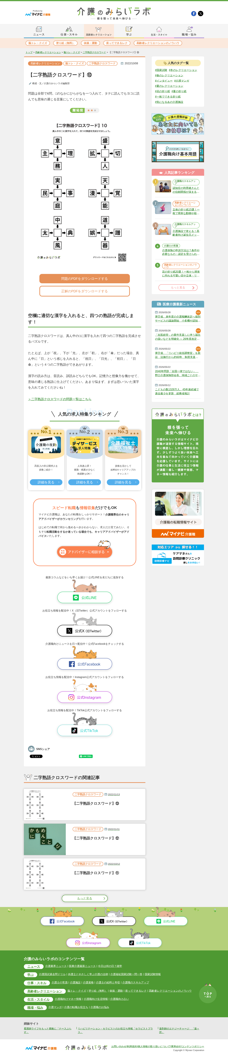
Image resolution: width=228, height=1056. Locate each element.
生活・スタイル (38, 999)
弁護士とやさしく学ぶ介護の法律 (88, 974)
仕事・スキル (36, 983)
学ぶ (30, 974)
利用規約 (132, 1046)
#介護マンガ (181, 80)
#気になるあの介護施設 (169, 102)
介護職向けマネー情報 (68, 999)
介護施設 (75, 982)
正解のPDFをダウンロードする (84, 291)
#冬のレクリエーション (183, 70)
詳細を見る (46, 482)
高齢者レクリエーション (48, 52)
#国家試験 (161, 70)
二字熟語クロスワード (94, 52)
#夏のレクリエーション (169, 86)
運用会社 (176, 1046)
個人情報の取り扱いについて (154, 1046)
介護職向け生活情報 (96, 999)
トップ (29, 52)
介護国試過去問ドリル (52, 974)
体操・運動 (90, 43)
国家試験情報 (153, 974)
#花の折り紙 (162, 91)
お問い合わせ (118, 1046)
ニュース (33, 966)
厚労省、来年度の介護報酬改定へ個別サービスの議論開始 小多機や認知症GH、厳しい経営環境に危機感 (177, 318)
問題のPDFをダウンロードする (84, 278)
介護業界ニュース (56, 966)
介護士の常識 (60, 982)
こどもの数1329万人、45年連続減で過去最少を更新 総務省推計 (177, 391)
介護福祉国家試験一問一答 (126, 974)
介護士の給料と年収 (108, 982)
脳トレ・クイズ (37, 43)
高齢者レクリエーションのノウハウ (158, 43)
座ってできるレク (117, 43)
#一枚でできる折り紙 (168, 96)
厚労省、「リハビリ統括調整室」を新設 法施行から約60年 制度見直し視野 (177, 355)
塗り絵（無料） (65, 43)
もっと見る (84, 898)
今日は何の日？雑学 (110, 966)
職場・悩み (35, 1007)
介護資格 (88, 982)
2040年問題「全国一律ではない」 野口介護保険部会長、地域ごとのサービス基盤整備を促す (177, 373)
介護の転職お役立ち (76, 1007)
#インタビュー (164, 80)
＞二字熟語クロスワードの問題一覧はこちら (59, 399)
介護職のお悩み (99, 1007)
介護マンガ (55, 1007)
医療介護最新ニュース (82, 966)
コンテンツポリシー (193, 1046)
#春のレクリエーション (169, 75)
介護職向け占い (119, 999)
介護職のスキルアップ (135, 982)
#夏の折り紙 (179, 91)
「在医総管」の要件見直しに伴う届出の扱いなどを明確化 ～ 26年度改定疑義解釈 (177, 336)
